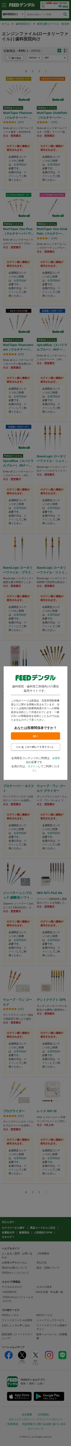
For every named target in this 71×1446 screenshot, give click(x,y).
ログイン (33, 766)
